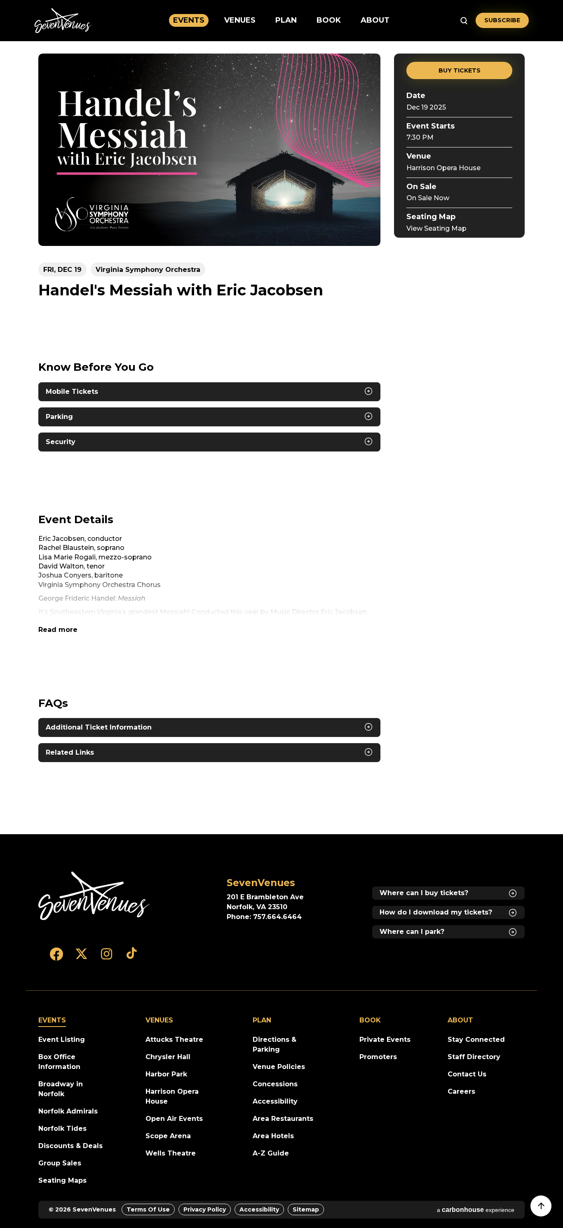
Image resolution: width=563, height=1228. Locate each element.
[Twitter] (81, 957)
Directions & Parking (274, 1044)
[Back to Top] (545, 1210)
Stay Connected (476, 1039)
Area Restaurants (283, 1119)
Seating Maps (62, 1180)
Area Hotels (273, 1136)
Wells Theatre (170, 1153)
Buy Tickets (460, 70)
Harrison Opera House (443, 168)
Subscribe (502, 20)
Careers (461, 1091)
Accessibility (275, 1101)
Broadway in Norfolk (60, 1089)
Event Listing (61, 1039)
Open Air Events (174, 1119)
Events (188, 20)
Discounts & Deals (70, 1146)
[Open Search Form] (464, 20)
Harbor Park (166, 1074)
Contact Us (467, 1074)
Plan (286, 20)
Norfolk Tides (62, 1128)
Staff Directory (474, 1057)
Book (329, 20)
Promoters (378, 1057)
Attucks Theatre (174, 1039)
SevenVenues (63, 20)
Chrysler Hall (167, 1057)
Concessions (275, 1084)
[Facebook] (56, 957)
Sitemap (306, 1209)
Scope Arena (168, 1136)
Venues (240, 20)
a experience (475, 1209)
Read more (57, 630)
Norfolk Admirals (68, 1111)
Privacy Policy (204, 1209)
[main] (281, 437)
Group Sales (59, 1163)
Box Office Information (59, 1062)
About (375, 20)
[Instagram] (106, 957)
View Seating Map (436, 228)
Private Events (385, 1039)
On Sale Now (427, 198)
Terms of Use (148, 1209)
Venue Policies (279, 1067)
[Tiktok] (131, 957)
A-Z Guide (271, 1153)
